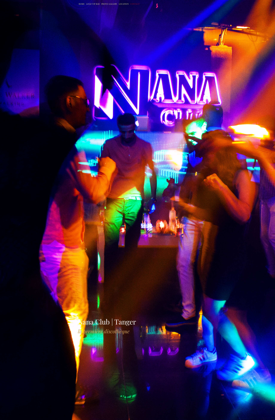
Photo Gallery (109, 4)
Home (82, 4)
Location (124, 4)
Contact (135, 4)
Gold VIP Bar (93, 4)
